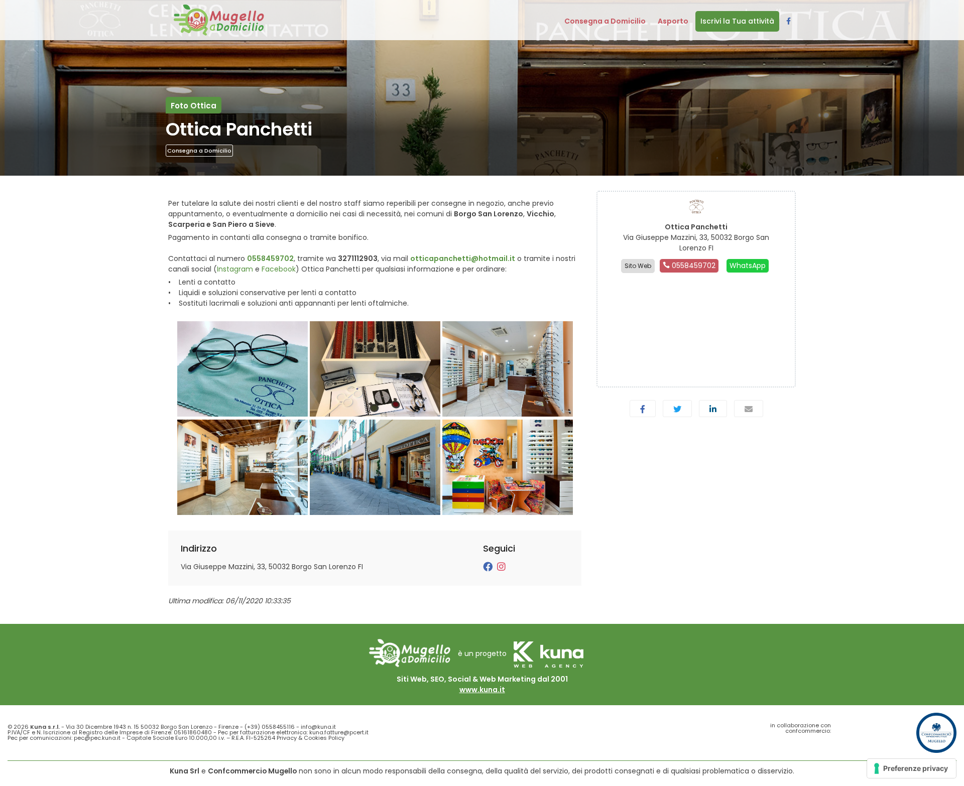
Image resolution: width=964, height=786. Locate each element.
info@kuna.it (318, 727)
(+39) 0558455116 (270, 727)
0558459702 (270, 258)
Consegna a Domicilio (199, 151)
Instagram (235, 269)
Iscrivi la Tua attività (737, 21)
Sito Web (638, 265)
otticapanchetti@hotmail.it (462, 258)
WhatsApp (748, 265)
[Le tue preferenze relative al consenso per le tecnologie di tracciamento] (911, 768)
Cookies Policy (324, 738)
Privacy (287, 738)
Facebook (279, 269)
